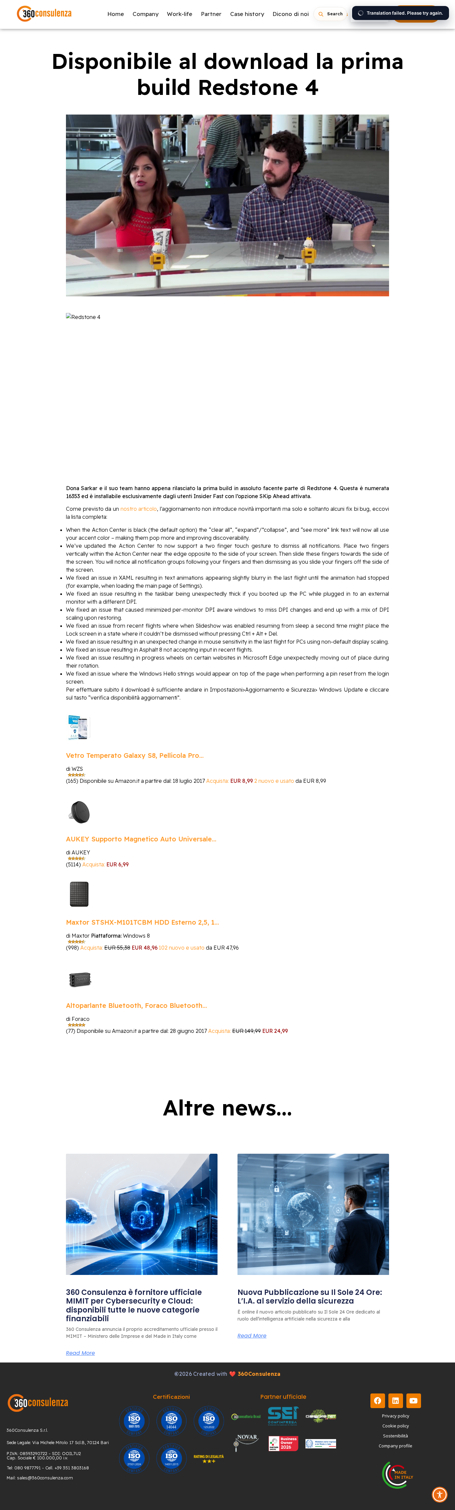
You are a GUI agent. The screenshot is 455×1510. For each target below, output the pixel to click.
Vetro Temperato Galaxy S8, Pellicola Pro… (135, 755)
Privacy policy (395, 1416)
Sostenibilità (395, 1436)
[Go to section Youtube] (413, 1400)
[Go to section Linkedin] (395, 1400)
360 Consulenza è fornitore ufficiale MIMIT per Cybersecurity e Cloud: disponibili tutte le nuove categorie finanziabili (134, 1305)
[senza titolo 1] (38, 1402)
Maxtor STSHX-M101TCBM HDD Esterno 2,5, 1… (142, 922)
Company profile (395, 1446)
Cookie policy (395, 1426)
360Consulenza (259, 1373)
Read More (80, 1353)
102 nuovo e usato (182, 947)
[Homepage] (44, 14)
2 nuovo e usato (274, 780)
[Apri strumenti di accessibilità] (440, 1495)
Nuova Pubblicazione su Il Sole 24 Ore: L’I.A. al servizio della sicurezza (309, 1296)
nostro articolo (139, 508)
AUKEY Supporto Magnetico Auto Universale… (141, 839)
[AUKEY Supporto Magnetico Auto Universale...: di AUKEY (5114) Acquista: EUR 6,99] (79, 811)
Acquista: (218, 780)
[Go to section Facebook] (377, 1400)
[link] (142, 1214)
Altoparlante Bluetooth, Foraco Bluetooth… (136, 1005)
